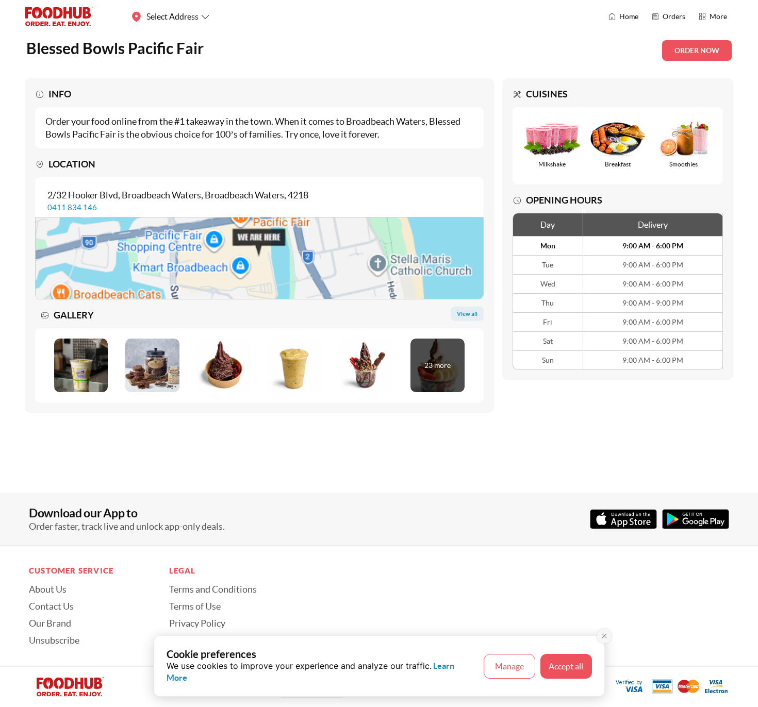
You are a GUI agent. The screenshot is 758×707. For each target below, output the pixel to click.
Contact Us (51, 606)
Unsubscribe (54, 640)
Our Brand (50, 623)
